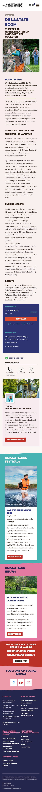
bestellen (21, 319)
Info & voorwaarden (28, 700)
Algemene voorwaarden (12, 788)
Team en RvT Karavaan (11, 751)
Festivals (24, 713)
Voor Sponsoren (9, 738)
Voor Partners (8, 741)
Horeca (24, 705)
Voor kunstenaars (10, 763)
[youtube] (21, 682)
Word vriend (7, 746)
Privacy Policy (8, 786)
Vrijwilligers (26, 742)
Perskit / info (8, 760)
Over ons (24, 737)
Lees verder (14, 556)
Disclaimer (7, 783)
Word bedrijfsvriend (11, 743)
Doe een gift (7, 749)
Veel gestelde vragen (29, 708)
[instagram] (28, 682)
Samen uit (9, 15)
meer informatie (15, 439)
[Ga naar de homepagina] (13, 5)
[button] (33, 5)
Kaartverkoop (26, 703)
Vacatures (25, 739)
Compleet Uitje (27, 715)
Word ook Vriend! (12, 346)
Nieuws (23, 744)
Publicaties (25, 747)
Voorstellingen (27, 710)
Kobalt (33, 779)
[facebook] (13, 682)
